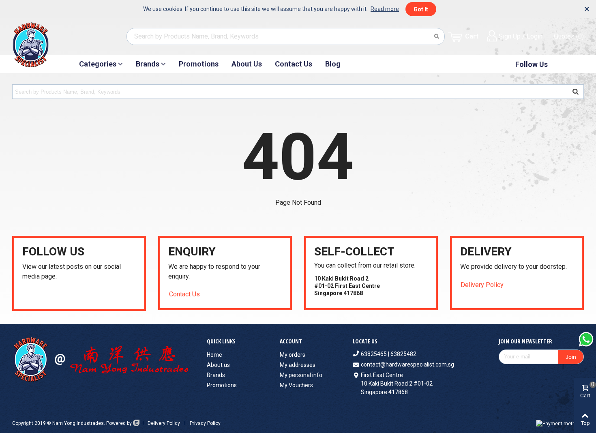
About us (218, 365)
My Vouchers (296, 385)
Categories (97, 64)
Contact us (184, 294)
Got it (421, 9)
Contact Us (293, 64)
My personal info (301, 375)
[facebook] (35, 294)
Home (214, 355)
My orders (292, 355)
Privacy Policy (205, 423)
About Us (247, 64)
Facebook (561, 64)
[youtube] (25, 294)
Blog (333, 64)
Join (571, 357)
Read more (385, 9)
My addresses (297, 365)
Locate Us (365, 341)
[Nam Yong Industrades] (46, 44)
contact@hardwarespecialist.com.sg (407, 364)
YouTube (575, 64)
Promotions (199, 64)
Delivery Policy (482, 285)
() (569, 36)
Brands (147, 64)
